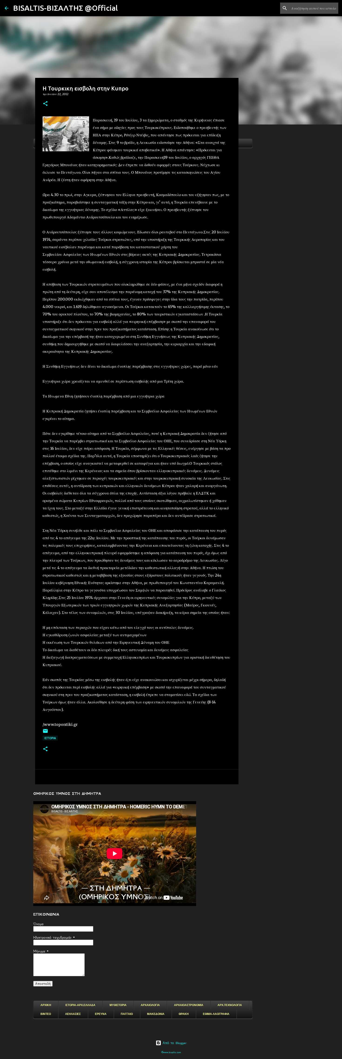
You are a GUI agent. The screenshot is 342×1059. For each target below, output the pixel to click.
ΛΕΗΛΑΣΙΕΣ (73, 1014)
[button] (45, 104)
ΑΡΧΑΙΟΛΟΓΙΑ (150, 1005)
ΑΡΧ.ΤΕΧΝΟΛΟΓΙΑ (230, 1005)
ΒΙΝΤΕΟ (45, 1014)
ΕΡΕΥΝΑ (101, 1014)
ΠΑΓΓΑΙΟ (127, 1014)
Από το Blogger (174, 1043)
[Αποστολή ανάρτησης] (45, 732)
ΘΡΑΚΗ (184, 1014)
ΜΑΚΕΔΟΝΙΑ (155, 1014)
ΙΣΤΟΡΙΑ (50, 738)
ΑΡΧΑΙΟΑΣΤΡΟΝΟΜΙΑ (188, 1005)
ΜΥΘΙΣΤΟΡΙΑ (118, 1005)
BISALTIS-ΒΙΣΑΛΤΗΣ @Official (65, 8)
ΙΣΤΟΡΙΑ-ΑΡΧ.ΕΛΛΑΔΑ (80, 1005)
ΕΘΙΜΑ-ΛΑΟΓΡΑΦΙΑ (216, 1014)
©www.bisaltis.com (171, 1052)
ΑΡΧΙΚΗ (45, 1005)
